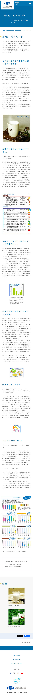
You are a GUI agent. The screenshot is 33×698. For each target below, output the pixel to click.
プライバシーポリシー (16, 663)
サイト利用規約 (16, 659)
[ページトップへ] (16, 648)
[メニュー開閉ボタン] (30, 3)
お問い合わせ (16, 655)
